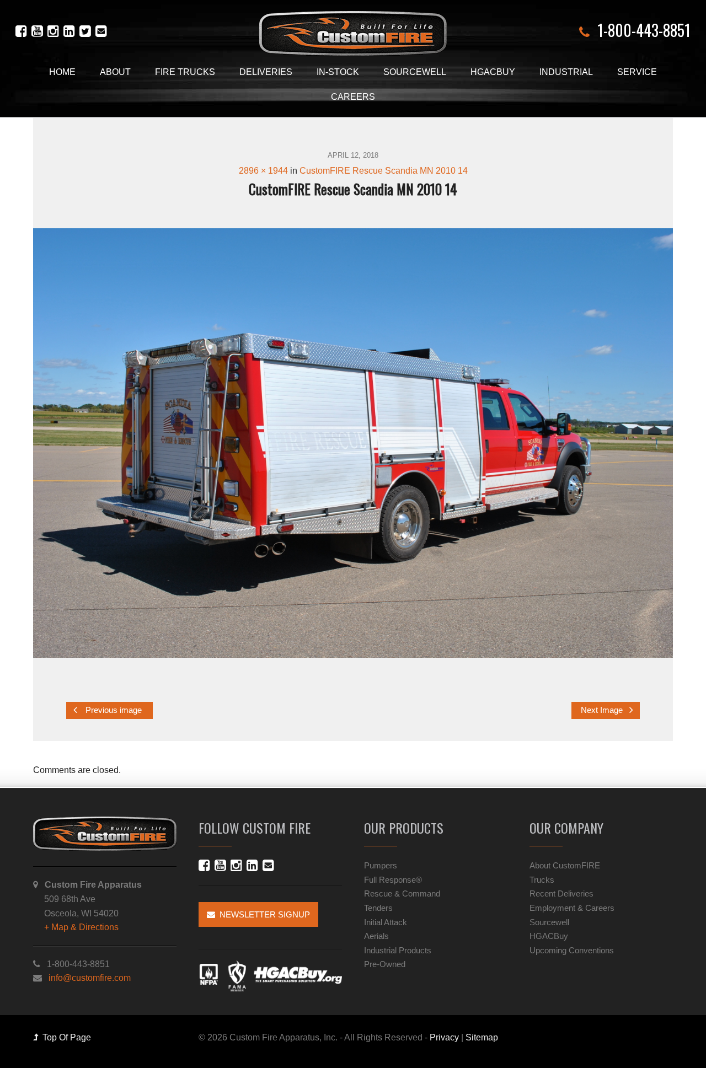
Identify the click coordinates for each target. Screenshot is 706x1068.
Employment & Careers (572, 908)
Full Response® (393, 879)
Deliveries (265, 72)
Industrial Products (397, 950)
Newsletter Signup (262, 914)
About (115, 72)
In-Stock (338, 72)
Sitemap (482, 1037)
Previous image (112, 710)
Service (637, 72)
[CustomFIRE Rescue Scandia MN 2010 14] (353, 443)
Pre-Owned (384, 964)
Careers (353, 96)
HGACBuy (492, 72)
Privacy (444, 1037)
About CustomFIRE (565, 865)
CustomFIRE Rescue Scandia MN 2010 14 (383, 170)
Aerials (376, 936)
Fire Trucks (185, 72)
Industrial (566, 72)
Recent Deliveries (561, 893)
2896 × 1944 (263, 170)
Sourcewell (414, 72)
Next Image (603, 710)
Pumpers (380, 865)
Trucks (542, 879)
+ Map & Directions (81, 927)
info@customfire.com (90, 978)
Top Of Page (64, 1037)
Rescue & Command (402, 893)
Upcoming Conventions (572, 950)
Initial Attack (385, 922)
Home (62, 72)
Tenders (378, 908)
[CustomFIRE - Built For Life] (353, 33)
